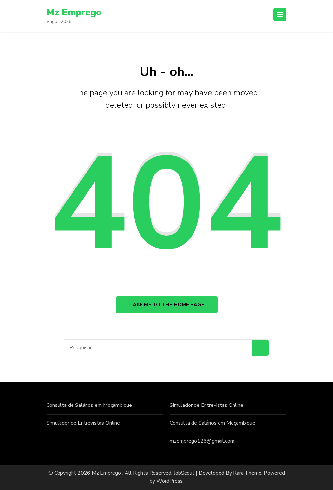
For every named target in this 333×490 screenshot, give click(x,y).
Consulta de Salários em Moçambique (89, 405)
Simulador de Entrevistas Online (83, 423)
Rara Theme (247, 473)
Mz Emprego (74, 12)
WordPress (169, 480)
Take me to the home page (166, 304)
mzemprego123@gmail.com (202, 441)
